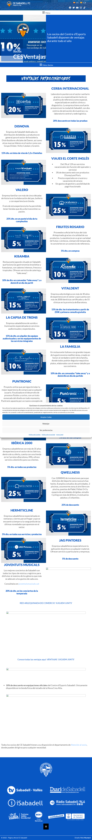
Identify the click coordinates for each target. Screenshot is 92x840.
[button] (46, 12)
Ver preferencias (46, 430)
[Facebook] (70, 7)
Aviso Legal (59, 434)
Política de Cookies (34, 434)
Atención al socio (79, 744)
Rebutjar (46, 424)
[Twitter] (73, 7)
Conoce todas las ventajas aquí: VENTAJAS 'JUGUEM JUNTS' (46, 659)
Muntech (87, 838)
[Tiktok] (84, 7)
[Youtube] (77, 7)
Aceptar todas (46, 417)
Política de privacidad (48, 434)
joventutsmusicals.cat (29, 583)
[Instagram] (80, 7)
